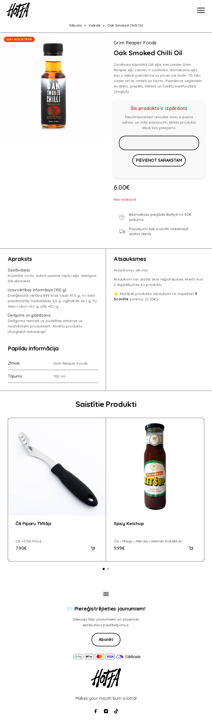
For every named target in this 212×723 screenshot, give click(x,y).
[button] (93, 548)
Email (159, 143)
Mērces (142, 541)
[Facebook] (95, 711)
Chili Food (32, 541)
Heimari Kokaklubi (166, 541)
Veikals (94, 25)
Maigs (127, 541)
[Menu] (201, 10)
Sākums (75, 25)
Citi (18, 541)
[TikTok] (116, 711)
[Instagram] (106, 711)
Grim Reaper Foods (135, 43)
